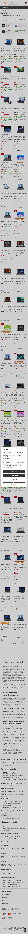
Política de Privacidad (19, 482)
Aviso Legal (14, 484)
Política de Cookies (8, 482)
